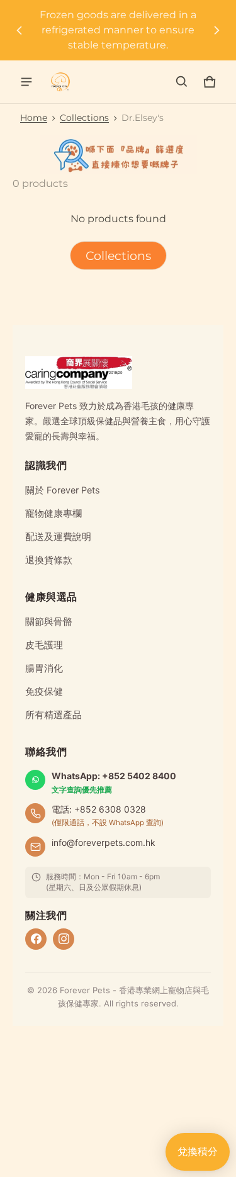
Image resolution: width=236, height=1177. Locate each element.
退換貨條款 (48, 560)
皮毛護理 (44, 645)
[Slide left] (19, 30)
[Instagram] (63, 939)
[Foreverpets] (60, 81)
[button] (182, 82)
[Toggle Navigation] (26, 82)
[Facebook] (36, 939)
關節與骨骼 (48, 622)
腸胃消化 (44, 668)
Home (33, 118)
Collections (84, 118)
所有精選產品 (53, 715)
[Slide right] (216, 30)
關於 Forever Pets (62, 490)
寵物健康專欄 (53, 513)
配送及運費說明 (58, 537)
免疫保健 (44, 691)
